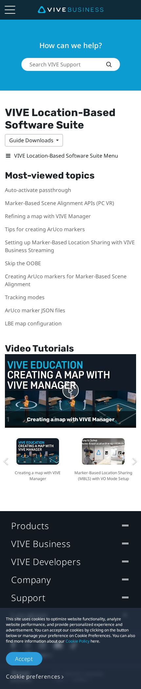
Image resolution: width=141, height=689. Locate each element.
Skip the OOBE (23, 263)
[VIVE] (70, 10)
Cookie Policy (78, 641)
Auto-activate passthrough (38, 190)
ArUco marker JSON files (35, 310)
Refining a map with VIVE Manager (48, 216)
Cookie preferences (33, 676)
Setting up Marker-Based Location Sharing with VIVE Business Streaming (70, 246)
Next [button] (135, 461)
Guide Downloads (32, 140)
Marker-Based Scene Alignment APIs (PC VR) (59, 203)
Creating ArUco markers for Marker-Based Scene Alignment (66, 280)
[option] (37, 458)
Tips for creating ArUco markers (45, 229)
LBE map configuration (33, 323)
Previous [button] (6, 461)
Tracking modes (25, 297)
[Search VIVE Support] (113, 64)
